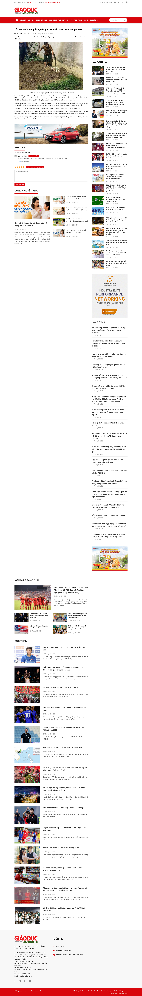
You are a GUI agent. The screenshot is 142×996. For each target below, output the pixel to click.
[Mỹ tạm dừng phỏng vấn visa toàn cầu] (21, 629)
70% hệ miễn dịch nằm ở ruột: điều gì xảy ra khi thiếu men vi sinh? (76, 199)
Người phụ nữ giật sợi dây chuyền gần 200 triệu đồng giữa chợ (109, 355)
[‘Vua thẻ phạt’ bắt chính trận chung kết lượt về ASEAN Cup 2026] (27, 734)
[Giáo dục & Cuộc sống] (26, 14)
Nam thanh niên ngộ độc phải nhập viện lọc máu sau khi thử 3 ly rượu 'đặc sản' (109, 525)
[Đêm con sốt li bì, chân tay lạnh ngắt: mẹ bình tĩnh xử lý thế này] (59, 211)
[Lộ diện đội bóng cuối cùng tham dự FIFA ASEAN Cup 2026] (27, 915)
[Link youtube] (127, 2)
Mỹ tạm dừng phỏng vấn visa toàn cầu (39, 627)
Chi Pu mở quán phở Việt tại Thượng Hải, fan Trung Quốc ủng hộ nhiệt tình (108, 506)
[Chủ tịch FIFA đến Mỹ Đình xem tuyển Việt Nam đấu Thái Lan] (21, 617)
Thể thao (78, 20)
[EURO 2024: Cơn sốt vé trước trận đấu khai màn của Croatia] (98, 157)
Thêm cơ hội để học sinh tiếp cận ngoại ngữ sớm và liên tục (78, 628)
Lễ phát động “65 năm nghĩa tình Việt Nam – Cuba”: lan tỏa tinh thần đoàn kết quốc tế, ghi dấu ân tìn (116, 188)
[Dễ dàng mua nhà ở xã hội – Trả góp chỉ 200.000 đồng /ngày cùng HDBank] (98, 178)
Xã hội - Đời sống (91, 20)
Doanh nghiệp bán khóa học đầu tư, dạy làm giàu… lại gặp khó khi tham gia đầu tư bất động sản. (116, 124)
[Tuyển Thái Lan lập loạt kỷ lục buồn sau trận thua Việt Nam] (27, 835)
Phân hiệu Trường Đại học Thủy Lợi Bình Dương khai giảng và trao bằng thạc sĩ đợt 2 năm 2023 (109, 494)
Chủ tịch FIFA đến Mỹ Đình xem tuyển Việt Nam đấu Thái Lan (39, 615)
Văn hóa (61, 20)
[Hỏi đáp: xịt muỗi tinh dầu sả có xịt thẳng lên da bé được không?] (59, 222)
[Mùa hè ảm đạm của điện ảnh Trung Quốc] (27, 855)
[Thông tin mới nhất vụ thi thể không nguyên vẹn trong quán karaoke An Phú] (98, 221)
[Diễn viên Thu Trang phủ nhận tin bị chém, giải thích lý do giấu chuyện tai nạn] (27, 674)
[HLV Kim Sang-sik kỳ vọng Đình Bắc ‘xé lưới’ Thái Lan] (27, 654)
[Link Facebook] (115, 2)
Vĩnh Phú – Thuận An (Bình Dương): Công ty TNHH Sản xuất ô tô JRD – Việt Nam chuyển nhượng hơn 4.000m (116, 91)
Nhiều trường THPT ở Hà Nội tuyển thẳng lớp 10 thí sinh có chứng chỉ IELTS (109, 376)
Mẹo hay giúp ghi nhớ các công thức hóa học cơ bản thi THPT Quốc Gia (116, 199)
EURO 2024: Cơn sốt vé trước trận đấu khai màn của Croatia (116, 156)
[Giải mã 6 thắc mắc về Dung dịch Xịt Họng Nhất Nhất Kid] (32, 207)
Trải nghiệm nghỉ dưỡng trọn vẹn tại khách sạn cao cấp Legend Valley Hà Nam (116, 135)
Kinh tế (70, 20)
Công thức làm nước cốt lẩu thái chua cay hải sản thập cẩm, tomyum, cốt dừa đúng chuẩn (116, 231)
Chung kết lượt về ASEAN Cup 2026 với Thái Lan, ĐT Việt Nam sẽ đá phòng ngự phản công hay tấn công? (71, 590)
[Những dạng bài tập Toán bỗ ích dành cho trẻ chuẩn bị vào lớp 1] (98, 264)
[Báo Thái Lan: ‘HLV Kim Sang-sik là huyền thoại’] (27, 814)
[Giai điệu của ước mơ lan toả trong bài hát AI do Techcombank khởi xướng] (98, 147)
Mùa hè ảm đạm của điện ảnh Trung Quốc (61, 848)
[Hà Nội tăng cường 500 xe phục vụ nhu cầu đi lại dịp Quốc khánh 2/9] (60, 617)
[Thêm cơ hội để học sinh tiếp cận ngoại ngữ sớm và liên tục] (60, 629)
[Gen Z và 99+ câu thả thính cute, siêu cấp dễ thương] (98, 211)
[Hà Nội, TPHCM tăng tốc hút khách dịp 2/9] (27, 694)
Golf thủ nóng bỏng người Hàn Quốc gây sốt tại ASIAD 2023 (109, 471)
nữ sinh (42, 96)
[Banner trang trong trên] (110, 43)
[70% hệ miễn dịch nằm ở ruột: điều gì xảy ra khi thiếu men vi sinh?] (59, 200)
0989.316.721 (32, 2)
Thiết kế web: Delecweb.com (118, 993)
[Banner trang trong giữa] (110, 296)
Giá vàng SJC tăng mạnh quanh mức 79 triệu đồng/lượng (109, 366)
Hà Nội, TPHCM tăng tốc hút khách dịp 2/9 (61, 687)
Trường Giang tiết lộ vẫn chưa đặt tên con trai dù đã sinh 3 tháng (108, 387)
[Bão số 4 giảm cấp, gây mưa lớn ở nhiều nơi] (27, 754)
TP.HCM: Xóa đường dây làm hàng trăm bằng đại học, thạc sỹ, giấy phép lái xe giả (109, 449)
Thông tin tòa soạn (105, 2)
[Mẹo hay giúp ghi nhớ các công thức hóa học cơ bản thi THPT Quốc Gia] (98, 200)
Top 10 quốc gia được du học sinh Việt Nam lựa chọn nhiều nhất (116, 242)
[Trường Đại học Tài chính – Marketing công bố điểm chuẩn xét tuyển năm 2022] (98, 103)
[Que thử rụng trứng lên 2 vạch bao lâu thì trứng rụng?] (59, 233)
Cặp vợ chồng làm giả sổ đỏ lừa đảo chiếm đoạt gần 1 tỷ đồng (107, 461)
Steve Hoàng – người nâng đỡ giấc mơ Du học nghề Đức (116, 111)
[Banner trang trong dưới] (110, 559)
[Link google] (123, 2)
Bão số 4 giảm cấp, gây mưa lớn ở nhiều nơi (62, 747)
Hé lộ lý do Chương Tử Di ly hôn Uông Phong (108, 424)
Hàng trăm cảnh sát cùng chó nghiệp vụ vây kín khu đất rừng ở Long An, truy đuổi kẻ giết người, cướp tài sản (109, 399)
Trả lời (19, 161)
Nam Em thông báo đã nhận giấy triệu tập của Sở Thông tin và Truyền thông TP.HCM (108, 343)
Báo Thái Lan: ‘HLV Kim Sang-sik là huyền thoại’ (63, 808)
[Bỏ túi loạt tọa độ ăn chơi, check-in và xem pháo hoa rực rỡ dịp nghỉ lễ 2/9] (27, 794)
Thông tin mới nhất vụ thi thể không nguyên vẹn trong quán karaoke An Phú (116, 220)
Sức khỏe (53, 20)
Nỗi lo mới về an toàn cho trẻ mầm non (108, 515)
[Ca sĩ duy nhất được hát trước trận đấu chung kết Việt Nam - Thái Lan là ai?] (27, 774)
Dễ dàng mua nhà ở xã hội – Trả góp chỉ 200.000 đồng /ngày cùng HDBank (116, 176)
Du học (44, 20)
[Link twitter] (119, 2)
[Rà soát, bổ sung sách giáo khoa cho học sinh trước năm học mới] (27, 875)
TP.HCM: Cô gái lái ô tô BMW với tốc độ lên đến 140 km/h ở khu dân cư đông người (108, 412)
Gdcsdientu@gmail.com (52, 2)
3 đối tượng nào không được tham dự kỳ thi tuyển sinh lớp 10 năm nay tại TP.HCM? (108, 330)
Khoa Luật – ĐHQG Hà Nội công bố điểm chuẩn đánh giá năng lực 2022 (116, 79)
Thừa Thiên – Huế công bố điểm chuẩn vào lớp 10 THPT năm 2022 (116, 69)
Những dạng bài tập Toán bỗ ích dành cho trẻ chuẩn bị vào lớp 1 (116, 263)
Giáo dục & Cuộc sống (89, 991)
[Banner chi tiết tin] (51, 134)
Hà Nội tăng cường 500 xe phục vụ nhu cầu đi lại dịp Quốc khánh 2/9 (77, 615)
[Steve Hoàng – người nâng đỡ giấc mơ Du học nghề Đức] (98, 114)
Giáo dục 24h (25, 20)
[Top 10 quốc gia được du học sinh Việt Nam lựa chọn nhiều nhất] (98, 244)
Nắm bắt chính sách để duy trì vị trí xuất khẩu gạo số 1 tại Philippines (116, 166)
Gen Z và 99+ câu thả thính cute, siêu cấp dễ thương (115, 208)
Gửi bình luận (20, 184)
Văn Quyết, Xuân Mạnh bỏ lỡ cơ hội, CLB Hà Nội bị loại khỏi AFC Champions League (109, 436)
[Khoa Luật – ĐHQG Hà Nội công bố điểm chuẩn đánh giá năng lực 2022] (98, 81)
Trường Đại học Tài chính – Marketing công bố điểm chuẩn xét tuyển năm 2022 (115, 102)
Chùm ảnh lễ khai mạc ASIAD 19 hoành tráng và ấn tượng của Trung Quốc (108, 535)
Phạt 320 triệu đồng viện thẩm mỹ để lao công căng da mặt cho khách (109, 482)
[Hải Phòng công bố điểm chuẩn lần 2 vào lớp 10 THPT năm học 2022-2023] (98, 254)
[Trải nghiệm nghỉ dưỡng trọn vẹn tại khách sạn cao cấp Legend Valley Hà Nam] (98, 136)
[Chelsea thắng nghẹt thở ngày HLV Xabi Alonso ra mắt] (27, 714)
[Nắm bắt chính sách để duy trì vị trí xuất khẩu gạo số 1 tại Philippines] (98, 167)
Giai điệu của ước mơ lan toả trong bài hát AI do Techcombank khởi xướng (116, 145)
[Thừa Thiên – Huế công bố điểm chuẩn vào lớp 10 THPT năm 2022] (98, 70)
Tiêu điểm (36, 20)
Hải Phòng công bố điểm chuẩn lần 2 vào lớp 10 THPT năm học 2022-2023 (116, 253)
